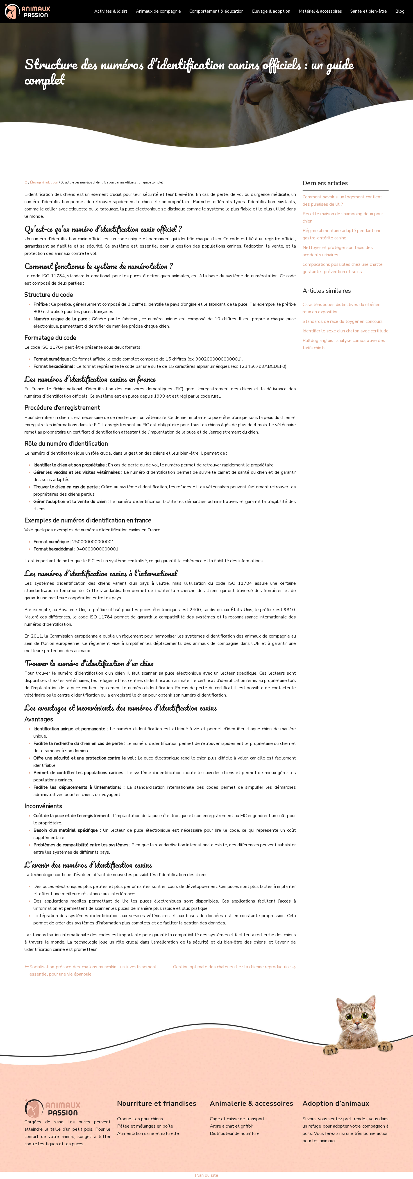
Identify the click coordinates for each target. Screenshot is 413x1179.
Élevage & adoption (271, 11)
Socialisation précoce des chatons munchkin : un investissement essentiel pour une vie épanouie (93, 970)
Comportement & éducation (216, 11)
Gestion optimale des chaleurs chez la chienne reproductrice (232, 967)
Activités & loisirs (111, 11)
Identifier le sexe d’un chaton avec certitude (346, 331)
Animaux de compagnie (158, 11)
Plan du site (206, 1175)
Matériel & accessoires (320, 11)
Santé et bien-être (368, 11)
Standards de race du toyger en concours (343, 321)
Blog (400, 11)
